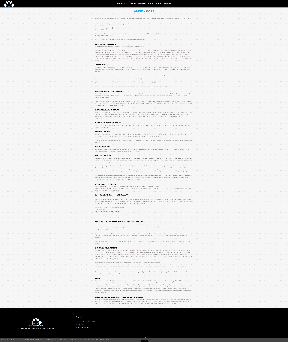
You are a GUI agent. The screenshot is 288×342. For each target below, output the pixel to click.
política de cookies (91, 339)
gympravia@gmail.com (84, 327)
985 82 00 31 (81, 324)
